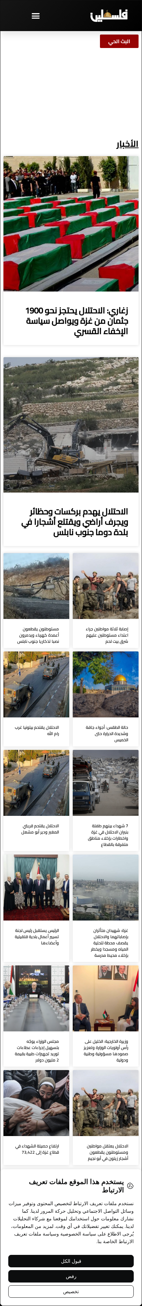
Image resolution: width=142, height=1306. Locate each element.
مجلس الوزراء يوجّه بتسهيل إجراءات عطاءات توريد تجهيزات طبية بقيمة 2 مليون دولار (37, 1050)
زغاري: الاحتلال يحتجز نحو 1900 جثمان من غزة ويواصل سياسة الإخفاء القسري (76, 321)
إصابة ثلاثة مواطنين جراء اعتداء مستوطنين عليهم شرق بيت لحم (107, 635)
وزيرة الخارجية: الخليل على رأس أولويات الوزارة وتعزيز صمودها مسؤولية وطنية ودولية (106, 1050)
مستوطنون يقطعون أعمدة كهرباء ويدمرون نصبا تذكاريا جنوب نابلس (38, 635)
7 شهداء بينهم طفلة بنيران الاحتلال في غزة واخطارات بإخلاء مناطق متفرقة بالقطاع (108, 835)
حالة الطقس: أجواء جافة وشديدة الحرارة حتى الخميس (107, 733)
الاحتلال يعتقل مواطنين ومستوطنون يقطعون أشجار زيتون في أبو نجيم (107, 1152)
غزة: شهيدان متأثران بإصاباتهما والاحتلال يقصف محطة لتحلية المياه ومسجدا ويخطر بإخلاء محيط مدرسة (109, 942)
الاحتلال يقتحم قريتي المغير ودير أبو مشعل (40, 829)
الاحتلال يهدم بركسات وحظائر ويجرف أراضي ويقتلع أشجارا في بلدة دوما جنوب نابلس (74, 522)
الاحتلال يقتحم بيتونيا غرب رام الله (37, 730)
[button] (35, 15)
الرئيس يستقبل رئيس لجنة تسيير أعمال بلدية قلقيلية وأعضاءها (37, 936)
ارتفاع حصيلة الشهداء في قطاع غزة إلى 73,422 (37, 1149)
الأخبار (127, 143)
